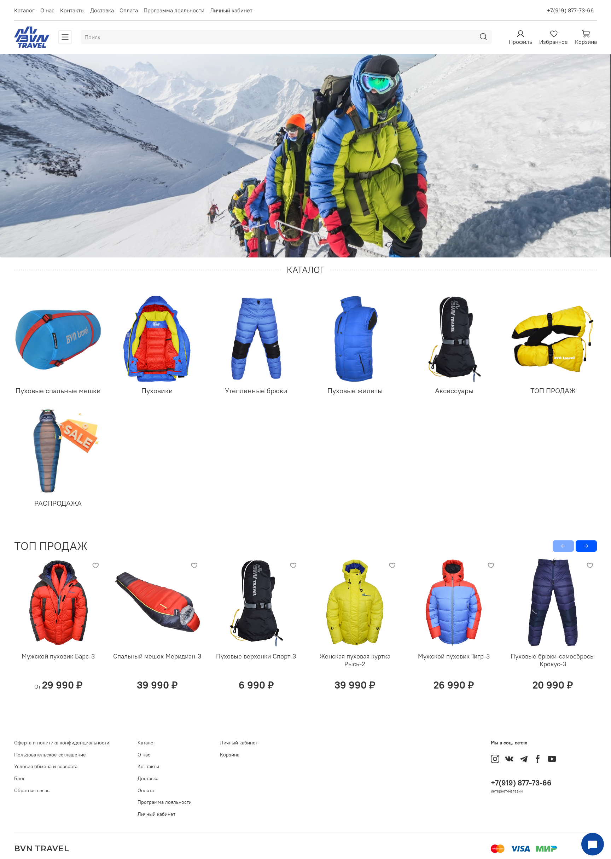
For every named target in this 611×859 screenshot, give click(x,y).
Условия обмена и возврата (45, 766)
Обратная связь (32, 790)
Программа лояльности (174, 10)
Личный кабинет (231, 10)
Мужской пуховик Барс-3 (58, 656)
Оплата (129, 10)
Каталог (24, 10)
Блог (19, 778)
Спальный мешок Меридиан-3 (157, 656)
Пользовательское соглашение (50, 754)
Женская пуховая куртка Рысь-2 (354, 660)
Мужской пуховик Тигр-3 (454, 656)
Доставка (102, 10)
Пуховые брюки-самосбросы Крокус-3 (553, 660)
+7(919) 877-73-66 (570, 10)
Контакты (72, 10)
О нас (47, 10)
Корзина (229, 754)
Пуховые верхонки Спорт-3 (256, 656)
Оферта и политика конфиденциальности (61, 742)
